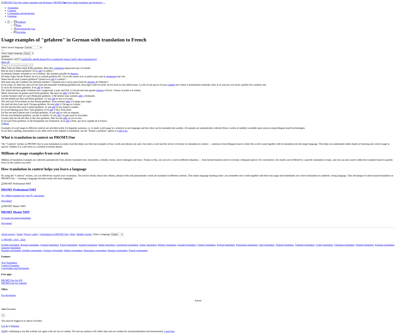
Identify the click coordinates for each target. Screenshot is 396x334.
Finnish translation (365, 245)
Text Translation (9, 262)
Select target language (12, 53)
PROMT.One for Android (14, 283)
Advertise (21, 32)
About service (8, 234)
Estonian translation (384, 245)
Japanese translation (11, 247)
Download (6, 201)
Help (18, 25)
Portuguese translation (247, 245)
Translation (12, 7)
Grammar (12, 16)
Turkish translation (285, 245)
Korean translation (226, 245)
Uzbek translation (324, 245)
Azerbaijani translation (127, 245)
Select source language (12, 47)
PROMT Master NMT (15, 212)
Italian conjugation (73, 250)
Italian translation (106, 245)
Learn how (169, 331)
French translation (68, 245)
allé (40, 71)
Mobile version (84, 234)
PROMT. (78, 2)
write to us (122, 130)
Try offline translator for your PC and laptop (22, 195)
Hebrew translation (167, 245)
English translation (10, 245)
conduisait (59, 68)
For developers (8, 295)
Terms (20, 234)
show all (5, 62)
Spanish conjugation (11, 250)
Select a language (101, 234)
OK (3, 331)
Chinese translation (206, 245)
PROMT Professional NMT (18, 189)
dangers (74, 73)
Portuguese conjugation (95, 250)
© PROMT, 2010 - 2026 (13, 239)
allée (65, 93)
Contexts (11, 10)
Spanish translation (88, 245)
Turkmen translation (304, 245)
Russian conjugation (117, 250)
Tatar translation (266, 245)
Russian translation (30, 245)
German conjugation (53, 250)
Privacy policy (31, 234)
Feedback (21, 22)
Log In (4, 326)
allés (80, 96)
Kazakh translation (187, 245)
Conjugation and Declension (15, 268)
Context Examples (10, 265)
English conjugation (32, 250)
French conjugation (138, 250)
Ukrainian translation (344, 245)
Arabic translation (148, 245)
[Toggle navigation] (104, 3)
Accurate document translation (16, 218)
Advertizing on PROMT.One (54, 234)
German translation (49, 245)
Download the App (25, 28)
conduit (171, 84)
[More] (5, 123)
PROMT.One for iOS (11, 280)
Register (15, 326)
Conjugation (21, 13)
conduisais (111, 76)
